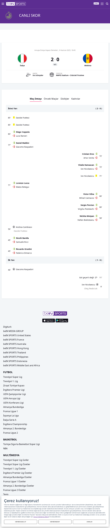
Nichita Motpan (87, 216)
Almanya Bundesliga (13, 407)
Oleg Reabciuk (90, 288)
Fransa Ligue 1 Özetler (14, 481)
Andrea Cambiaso (24, 227)
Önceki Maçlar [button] (51, 98)
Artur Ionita (89, 158)
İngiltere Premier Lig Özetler (17, 472)
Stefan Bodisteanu (86, 220)
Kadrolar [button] (75, 98)
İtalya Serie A (9, 419)
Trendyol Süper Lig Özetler (16, 464)
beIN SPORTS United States (17, 335)
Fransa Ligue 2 (10, 432)
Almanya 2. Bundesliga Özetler (18, 485)
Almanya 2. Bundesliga (14, 428)
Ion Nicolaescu (87, 169)
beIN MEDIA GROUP (13, 331)
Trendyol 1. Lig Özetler (14, 468)
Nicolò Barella (22, 238)
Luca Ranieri (21, 136)
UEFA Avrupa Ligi (11, 398)
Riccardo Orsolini (24, 249)
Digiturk (7, 326)
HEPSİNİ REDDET (55, 521)
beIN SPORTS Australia (14, 343)
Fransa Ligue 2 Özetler (14, 490)
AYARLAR (89, 521)
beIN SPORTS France (13, 339)
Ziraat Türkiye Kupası (13, 385)
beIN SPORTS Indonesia (15, 361)
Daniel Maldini (22, 143)
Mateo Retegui (22, 187)
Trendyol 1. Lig (10, 381)
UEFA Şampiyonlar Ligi (14, 394)
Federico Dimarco (24, 253)
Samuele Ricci (22, 242)
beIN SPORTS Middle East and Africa (21, 365)
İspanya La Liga (11, 415)
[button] (16, 4)
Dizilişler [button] (65, 98)
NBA (5, 448)
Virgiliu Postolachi (86, 209)
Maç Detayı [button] (36, 98)
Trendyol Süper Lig (12, 376)
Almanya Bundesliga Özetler (17, 477)
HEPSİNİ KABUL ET (20, 521)
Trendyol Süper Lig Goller (16, 460)
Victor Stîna (88, 194)
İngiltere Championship (15, 424)
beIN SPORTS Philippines (15, 356)
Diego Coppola (23, 132)
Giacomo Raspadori (24, 147)
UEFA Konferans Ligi (13, 402)
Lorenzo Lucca (22, 183)
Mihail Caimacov (86, 198)
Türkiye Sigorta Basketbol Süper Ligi (21, 444)
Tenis (5, 494)
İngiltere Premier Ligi (14, 389)
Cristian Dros (88, 154)
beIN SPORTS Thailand (14, 352)
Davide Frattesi (22, 117)
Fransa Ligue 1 (10, 411)
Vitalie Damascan (86, 165)
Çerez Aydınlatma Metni (41, 517)
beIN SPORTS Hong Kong (16, 348)
